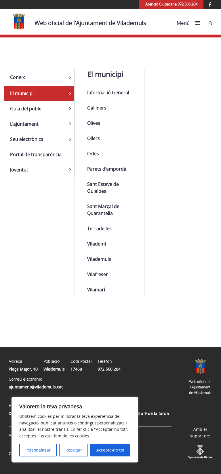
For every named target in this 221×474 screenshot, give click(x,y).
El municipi (22, 93)
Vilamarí (96, 289)
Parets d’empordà (106, 169)
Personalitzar (38, 450)
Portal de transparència (36, 154)
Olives (93, 123)
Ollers (93, 138)
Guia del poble (25, 108)
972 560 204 (109, 369)
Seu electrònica (26, 139)
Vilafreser (97, 274)
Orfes (93, 153)
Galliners (96, 108)
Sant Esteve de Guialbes (103, 187)
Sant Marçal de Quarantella (103, 209)
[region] (75, 429)
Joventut (19, 170)
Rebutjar (73, 450)
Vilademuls (99, 259)
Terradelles (99, 228)
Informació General (108, 92)
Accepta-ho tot (110, 450)
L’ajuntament (24, 124)
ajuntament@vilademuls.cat (36, 387)
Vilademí (96, 244)
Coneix (17, 77)
